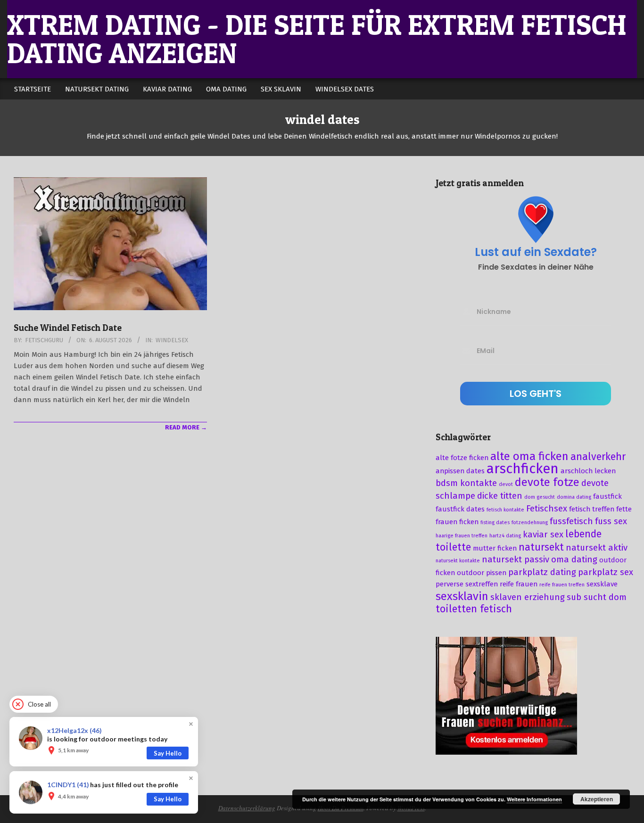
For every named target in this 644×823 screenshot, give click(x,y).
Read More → (186, 427)
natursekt (541, 547)
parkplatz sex (605, 572)
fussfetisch (571, 521)
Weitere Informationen (534, 799)
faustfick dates (460, 509)
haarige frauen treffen (461, 536)
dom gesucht (539, 497)
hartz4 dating (505, 536)
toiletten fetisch (474, 609)
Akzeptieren (596, 799)
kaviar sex (543, 534)
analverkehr (598, 457)
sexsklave (602, 584)
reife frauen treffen (562, 585)
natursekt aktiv (596, 548)
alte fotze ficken (462, 457)
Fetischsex (546, 508)
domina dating (574, 497)
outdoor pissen (481, 572)
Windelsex (172, 340)
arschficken (523, 469)
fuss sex (611, 521)
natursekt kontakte (458, 561)
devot (506, 484)
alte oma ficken (529, 456)
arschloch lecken (588, 471)
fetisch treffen (591, 509)
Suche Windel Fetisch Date (68, 327)
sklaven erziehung (527, 597)
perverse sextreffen (467, 584)
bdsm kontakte (466, 483)
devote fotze (547, 482)
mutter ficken (495, 548)
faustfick (607, 496)
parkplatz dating (542, 572)
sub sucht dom (597, 597)
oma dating (574, 559)
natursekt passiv (515, 559)
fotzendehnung (530, 522)
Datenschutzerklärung (246, 808)
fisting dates (495, 522)
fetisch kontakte (505, 510)
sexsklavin (462, 596)
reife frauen (518, 584)
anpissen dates (460, 471)
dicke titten (499, 496)
